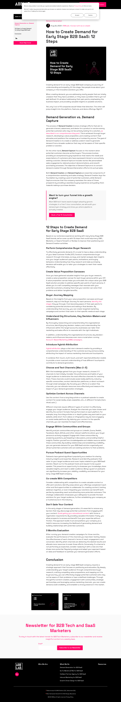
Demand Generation (54, 21)
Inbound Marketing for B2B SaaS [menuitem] (71, 677)
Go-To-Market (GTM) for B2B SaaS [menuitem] (71, 671)
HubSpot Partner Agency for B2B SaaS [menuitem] (73, 674)
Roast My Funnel (25, 43)
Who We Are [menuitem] (43, 664)
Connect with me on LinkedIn (80, 26)
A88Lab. (66, 26)
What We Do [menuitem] (64, 664)
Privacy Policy (78, 6)
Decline (90, 15)
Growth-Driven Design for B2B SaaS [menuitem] (72, 681)
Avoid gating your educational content (73, 513)
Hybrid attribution (53, 348)
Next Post (66, 595)
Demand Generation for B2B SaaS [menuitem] (71, 667)
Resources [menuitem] (102, 664)
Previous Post (38, 595)
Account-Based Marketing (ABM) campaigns (64, 340)
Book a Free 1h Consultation (61, 215)
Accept (77, 15)
